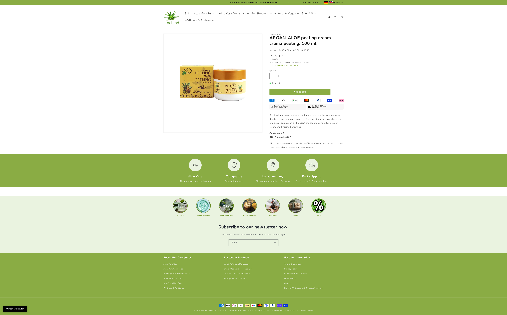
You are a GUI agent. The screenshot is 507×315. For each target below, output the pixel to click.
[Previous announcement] (218, 2)
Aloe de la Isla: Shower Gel (237, 273)
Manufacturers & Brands (295, 273)
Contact (287, 283)
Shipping (286, 62)
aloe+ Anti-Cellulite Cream (236, 264)
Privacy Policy (290, 268)
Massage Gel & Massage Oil (176, 273)
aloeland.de (205, 310)
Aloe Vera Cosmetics (173, 268)
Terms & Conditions (293, 264)
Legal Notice (290, 278)
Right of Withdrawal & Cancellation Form (303, 288)
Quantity (273, 70)
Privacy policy (234, 310)
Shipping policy (278, 310)
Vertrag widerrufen (15, 308)
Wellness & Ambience (173, 288)
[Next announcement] (289, 2)
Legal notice (246, 310)
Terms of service (306, 310)
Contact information (261, 310)
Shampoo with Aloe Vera (235, 278)
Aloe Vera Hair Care (172, 283)
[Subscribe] (275, 242)
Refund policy (292, 310)
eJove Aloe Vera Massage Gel (238, 268)
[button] (204, 13)
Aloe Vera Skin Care (172, 278)
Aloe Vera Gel (170, 264)
